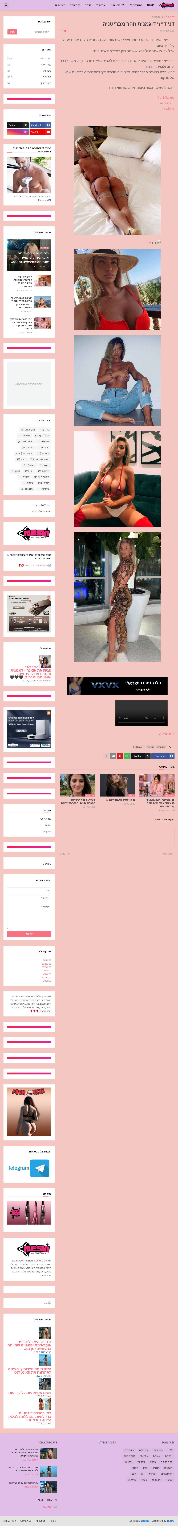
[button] (6, 5)
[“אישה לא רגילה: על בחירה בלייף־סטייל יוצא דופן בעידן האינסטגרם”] (42, 302)
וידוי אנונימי (166, 1473)
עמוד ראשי (45, 819)
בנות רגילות (29, 64)
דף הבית (170, 17)
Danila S (47, 863)
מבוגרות (29, 77)
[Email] (113, 756)
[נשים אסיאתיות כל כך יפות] (48, 1487)
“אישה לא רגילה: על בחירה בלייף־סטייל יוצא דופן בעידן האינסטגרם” (21, 302)
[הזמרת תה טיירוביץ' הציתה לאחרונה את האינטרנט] (48, 1471)
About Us (40, 1521)
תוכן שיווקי (59, 5)
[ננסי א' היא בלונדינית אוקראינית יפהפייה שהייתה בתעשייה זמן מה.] (48, 1453)
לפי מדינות (119, 5)
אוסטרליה (144, 1450)
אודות (88, 5)
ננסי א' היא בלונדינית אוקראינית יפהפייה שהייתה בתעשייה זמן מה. (29, 1345)
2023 (47, 970)
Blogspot (145, 1521)
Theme (171, 1521)
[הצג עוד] (106, 756)
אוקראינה (28, 429)
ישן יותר (66, 854)
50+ (44, 429)
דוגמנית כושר (39, 459)
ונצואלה (29, 465)
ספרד (144, 1479)
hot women (45, 680)
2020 (47, 980)
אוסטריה (158, 1450)
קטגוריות (137, 5)
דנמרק (156, 1468)
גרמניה (43, 453)
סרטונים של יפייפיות (41, 511)
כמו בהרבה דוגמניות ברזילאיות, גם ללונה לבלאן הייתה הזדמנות (29, 1416)
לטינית (169, 1479)
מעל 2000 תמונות (42, 505)
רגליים (24, 477)
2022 (47, 974)
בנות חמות (157, 17)
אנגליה (24, 435)
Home (150, 5)
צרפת (102, 5)
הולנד (44, 465)
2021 (46, 977)
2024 (46, 967)
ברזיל (44, 447)
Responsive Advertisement (29, 383)
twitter (169, 108)
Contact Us (25, 1521)
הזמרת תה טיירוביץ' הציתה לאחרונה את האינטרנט (29, 1371)
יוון (29, 471)
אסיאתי (43, 441)
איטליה (42, 435)
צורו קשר (75, 5)
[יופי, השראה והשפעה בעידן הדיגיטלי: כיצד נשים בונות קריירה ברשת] (42, 323)
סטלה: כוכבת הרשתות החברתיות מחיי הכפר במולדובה (78, 801)
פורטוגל (132, 1479)
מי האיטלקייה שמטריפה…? (120, 799)
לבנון (15, 471)
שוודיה (28, 483)
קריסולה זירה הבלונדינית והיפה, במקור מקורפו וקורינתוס (22, 281)
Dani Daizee (166, 97)
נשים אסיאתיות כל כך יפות (29, 1392)
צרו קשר (47, 831)
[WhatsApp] (127, 756)
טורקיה (43, 471)
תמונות (27, 489)
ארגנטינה (25, 441)
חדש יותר (168, 854)
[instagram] (18, 132)
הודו (21, 459)
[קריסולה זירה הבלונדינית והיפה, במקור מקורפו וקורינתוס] (42, 280)
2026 (47, 960)
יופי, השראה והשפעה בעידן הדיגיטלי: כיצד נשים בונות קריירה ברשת (160, 803)
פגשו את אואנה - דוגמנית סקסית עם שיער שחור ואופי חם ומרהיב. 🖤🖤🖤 (30, 674)
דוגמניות (150, 747)
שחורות (43, 489)
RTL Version (9, 1521)
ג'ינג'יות (29, 70)
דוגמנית (168, 1468)
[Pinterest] (120, 756)
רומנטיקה (167, 734)
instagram (167, 103)
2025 (46, 963)
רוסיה (43, 483)
